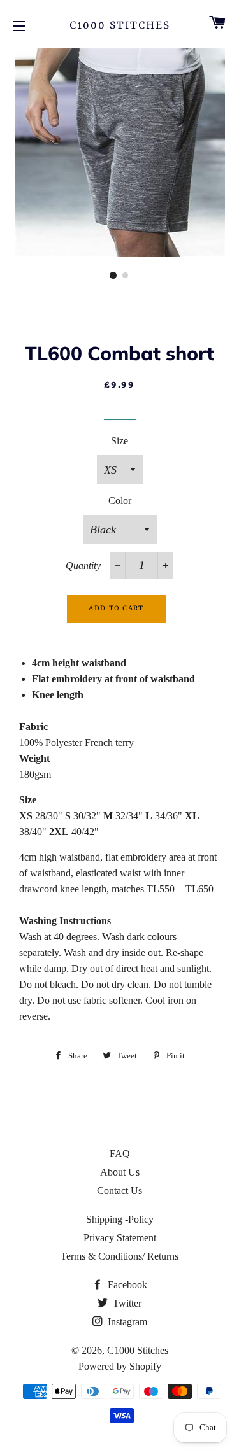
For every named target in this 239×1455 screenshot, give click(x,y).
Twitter (125, 1303)
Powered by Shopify (119, 1366)
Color (119, 500)
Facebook (126, 1284)
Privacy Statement (119, 1237)
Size (119, 440)
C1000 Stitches (119, 25)
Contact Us (119, 1190)
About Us (120, 1172)
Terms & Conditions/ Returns (119, 1256)
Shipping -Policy (120, 1219)
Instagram (126, 1321)
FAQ (120, 1153)
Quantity (83, 565)
